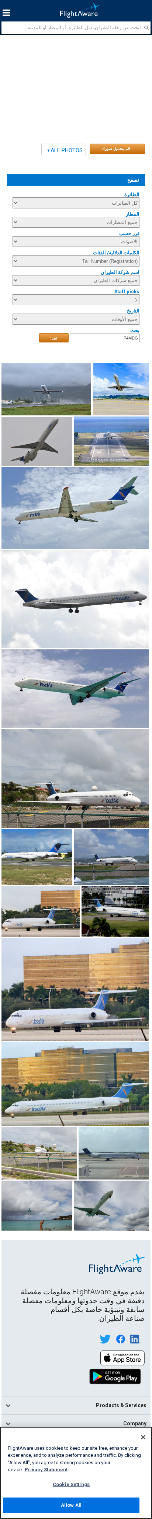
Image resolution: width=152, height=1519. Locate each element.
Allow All (71, 1505)
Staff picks (126, 291)
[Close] (143, 1437)
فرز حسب (129, 233)
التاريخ (133, 311)
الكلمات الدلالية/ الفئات (116, 252)
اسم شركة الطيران (120, 272)
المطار (132, 214)
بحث (134, 330)
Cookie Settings (71, 1484)
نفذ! (53, 338)
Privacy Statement (46, 1469)
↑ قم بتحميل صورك (117, 148)
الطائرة (131, 194)
